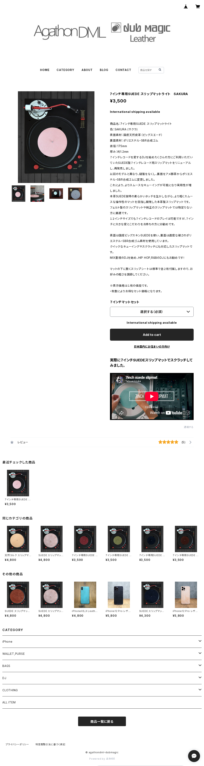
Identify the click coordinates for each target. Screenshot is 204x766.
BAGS (6, 666)
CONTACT (123, 70)
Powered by (97, 758)
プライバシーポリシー (17, 744)
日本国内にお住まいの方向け (152, 346)
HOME (44, 70)
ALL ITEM (9, 702)
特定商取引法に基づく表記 (50, 744)
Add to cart (152, 335)
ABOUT (87, 70)
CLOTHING (10, 690)
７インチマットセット (124, 302)
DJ (4, 678)
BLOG (104, 70)
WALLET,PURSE (13, 653)
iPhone (7, 641)
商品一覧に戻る (102, 722)
